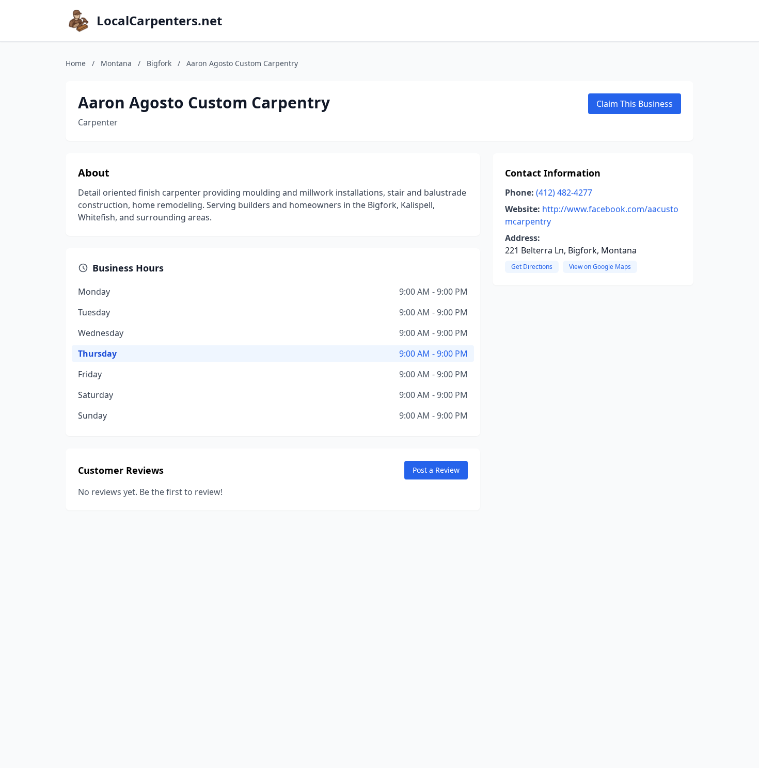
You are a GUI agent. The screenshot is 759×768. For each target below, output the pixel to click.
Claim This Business (634, 103)
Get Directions (531, 266)
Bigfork (159, 63)
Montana (116, 63)
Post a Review (436, 470)
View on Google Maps (600, 266)
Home (76, 63)
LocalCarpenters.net (159, 20)
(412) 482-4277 (564, 192)
